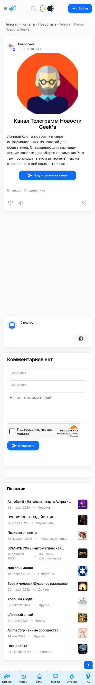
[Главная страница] (12, 8)
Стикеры (72, 681)
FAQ (88, 681)
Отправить (26, 446)
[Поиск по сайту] (33, 8)
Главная (6, 681)
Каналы (28, 24)
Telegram (12, 24)
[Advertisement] (47, 263)
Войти (83, 8)
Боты (39, 681)
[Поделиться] (20, 203)
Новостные (47, 24)
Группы (55, 681)
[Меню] (6, 8)
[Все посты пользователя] (80, 338)
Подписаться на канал (50, 175)
